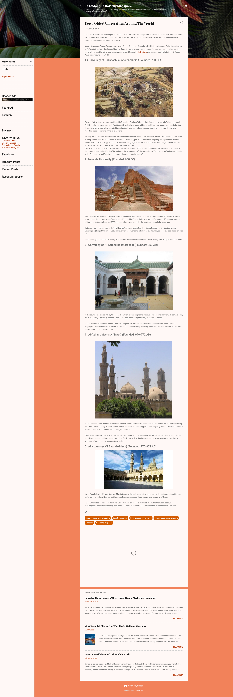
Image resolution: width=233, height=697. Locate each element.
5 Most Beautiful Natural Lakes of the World (107, 654)
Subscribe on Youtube (11, 145)
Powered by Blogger (135, 686)
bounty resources (120, 518)
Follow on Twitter (9, 140)
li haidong (89, 523)
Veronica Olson (139, 690)
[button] (181, 23)
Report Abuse (8, 76)
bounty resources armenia (140, 518)
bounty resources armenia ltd (166, 518)
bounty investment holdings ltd (98, 518)
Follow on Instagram (10, 147)
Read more (178, 619)
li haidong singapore (104, 523)
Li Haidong (142, 52)
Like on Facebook (9, 143)
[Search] (186, 6)
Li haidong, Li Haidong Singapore (109, 6)
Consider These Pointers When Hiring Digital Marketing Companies (120, 598)
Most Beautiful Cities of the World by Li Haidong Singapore (115, 626)
